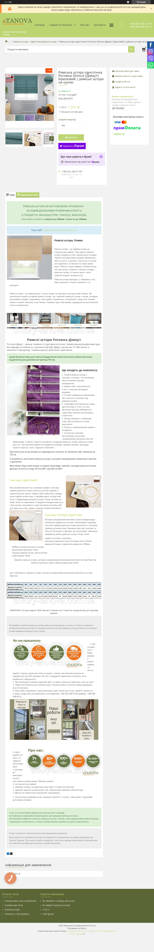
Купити (72, 137)
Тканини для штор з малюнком (20, 900)
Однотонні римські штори (43, 41)
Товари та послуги (60, 25)
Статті (46, 909)
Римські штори (20, 41)
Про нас (84, 25)
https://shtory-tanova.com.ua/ (60, 230)
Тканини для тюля (14, 905)
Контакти (99, 25)
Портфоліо (48, 913)
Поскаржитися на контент (79, 931)
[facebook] (8, 854)
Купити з (68, 146)
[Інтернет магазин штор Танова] (17, 21)
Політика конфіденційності (104, 931)
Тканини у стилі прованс (17, 913)
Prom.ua (92, 925)
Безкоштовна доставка (127, 71)
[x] (11, 854)
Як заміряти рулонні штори (56, 905)
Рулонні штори (12, 909)
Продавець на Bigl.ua (77, 928)
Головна (39, 25)
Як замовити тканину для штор (58, 900)
